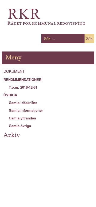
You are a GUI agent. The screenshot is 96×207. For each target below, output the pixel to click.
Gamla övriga (20, 125)
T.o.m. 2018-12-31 (23, 87)
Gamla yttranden (22, 117)
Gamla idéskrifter (23, 102)
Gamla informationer (26, 110)
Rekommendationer (22, 79)
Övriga (10, 94)
